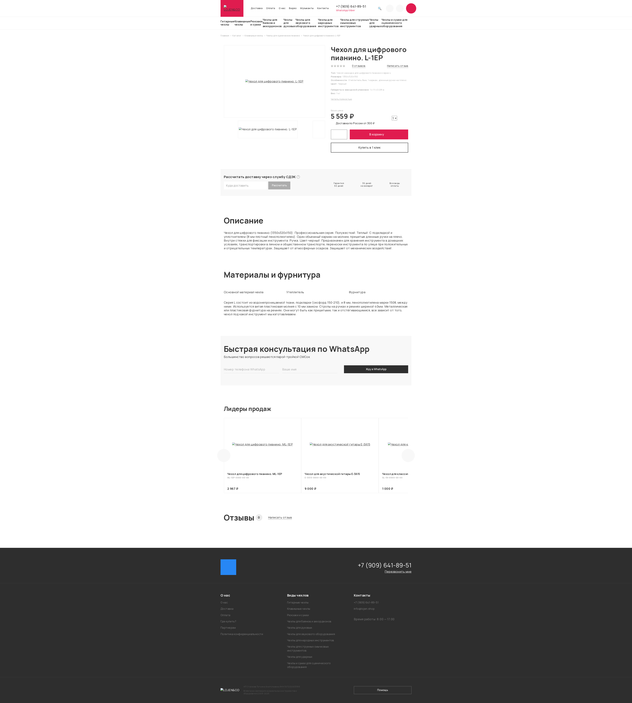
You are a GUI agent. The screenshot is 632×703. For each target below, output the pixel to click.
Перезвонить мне (398, 571)
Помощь (382, 690)
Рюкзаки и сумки (256, 23)
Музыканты (307, 8)
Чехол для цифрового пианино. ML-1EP (254, 474)
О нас (282, 8)
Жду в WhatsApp (376, 369)
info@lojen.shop (364, 609)
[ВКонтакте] (228, 567)
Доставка (257, 8)
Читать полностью (341, 99)
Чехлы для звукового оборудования (305, 23)
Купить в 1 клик (369, 147)
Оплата (270, 8)
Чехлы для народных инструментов (328, 23)
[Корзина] (411, 8)
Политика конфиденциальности (242, 634)
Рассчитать (279, 185)
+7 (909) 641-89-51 (351, 6)
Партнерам (228, 627)
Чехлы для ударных (375, 23)
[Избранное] (390, 8)
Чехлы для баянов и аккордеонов (272, 23)
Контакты (323, 8)
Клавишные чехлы (242, 23)
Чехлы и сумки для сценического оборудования (395, 23)
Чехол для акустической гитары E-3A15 (332, 474)
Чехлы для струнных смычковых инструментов (354, 23)
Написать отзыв (280, 517)
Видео (293, 8)
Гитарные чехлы (228, 23)
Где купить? (228, 621)
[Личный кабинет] (400, 8)
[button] (249, 595)
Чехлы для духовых (289, 23)
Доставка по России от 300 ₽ (355, 123)
